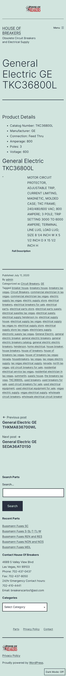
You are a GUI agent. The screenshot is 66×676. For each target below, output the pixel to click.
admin (9, 279)
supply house (35, 375)
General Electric (44, 333)
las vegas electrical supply (26, 363)
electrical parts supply (48, 308)
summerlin (20, 375)
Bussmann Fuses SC (15, 526)
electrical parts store (22, 308)
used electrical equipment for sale (35, 388)
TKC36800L (16, 379)
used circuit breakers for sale (25, 384)
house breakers (11, 350)
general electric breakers (36, 338)
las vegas (36, 359)
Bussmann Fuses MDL (16, 547)
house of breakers (32, 350)
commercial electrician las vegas (30, 296)
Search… (8, 484)
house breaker (55, 346)
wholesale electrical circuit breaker (42, 396)
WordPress (36, 662)
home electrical (36, 346)
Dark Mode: (52, 671)
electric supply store (35, 300)
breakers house (39, 287)
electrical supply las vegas (26, 321)
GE (42, 283)
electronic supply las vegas (18, 333)
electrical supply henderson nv (20, 317)
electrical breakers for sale (29, 304)
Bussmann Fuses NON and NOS (23, 541)
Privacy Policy (11, 655)
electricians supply (40, 329)
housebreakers (20, 359)
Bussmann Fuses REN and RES (22, 536)
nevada (47, 363)
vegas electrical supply (34, 392)
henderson (20, 346)
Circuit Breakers (30, 283)
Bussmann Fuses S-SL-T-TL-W (21, 531)
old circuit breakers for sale (27, 367)
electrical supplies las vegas (18, 313)
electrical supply (45, 313)
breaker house (20, 287)
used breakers (32, 379)
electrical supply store (31, 325)
